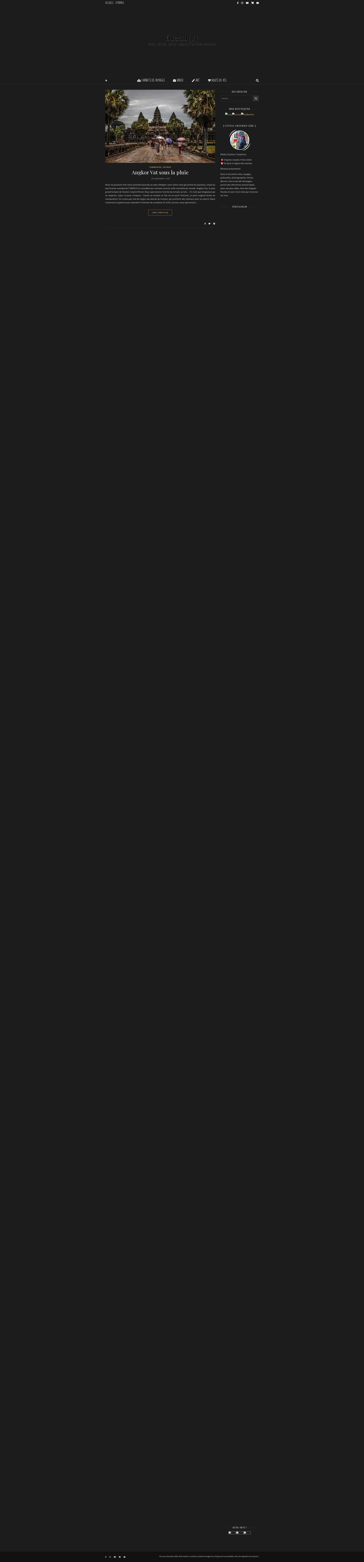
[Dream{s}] (182, 34)
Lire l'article (160, 212)
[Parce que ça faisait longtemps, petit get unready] (248, 1060)
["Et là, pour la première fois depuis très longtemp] (222, 601)
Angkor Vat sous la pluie (160, 172)
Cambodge (155, 167)
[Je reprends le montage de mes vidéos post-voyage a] (235, 1326)
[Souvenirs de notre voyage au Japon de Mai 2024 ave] (235, 1117)
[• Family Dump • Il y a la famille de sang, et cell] (222, 1381)
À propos (119, 3)
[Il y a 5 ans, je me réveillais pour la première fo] (248, 1332)
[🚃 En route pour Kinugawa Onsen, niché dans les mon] (248, 253)
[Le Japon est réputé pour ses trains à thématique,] (222, 1078)
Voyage (167, 167)
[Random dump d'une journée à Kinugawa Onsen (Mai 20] (235, 242)
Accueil (109, 3)
